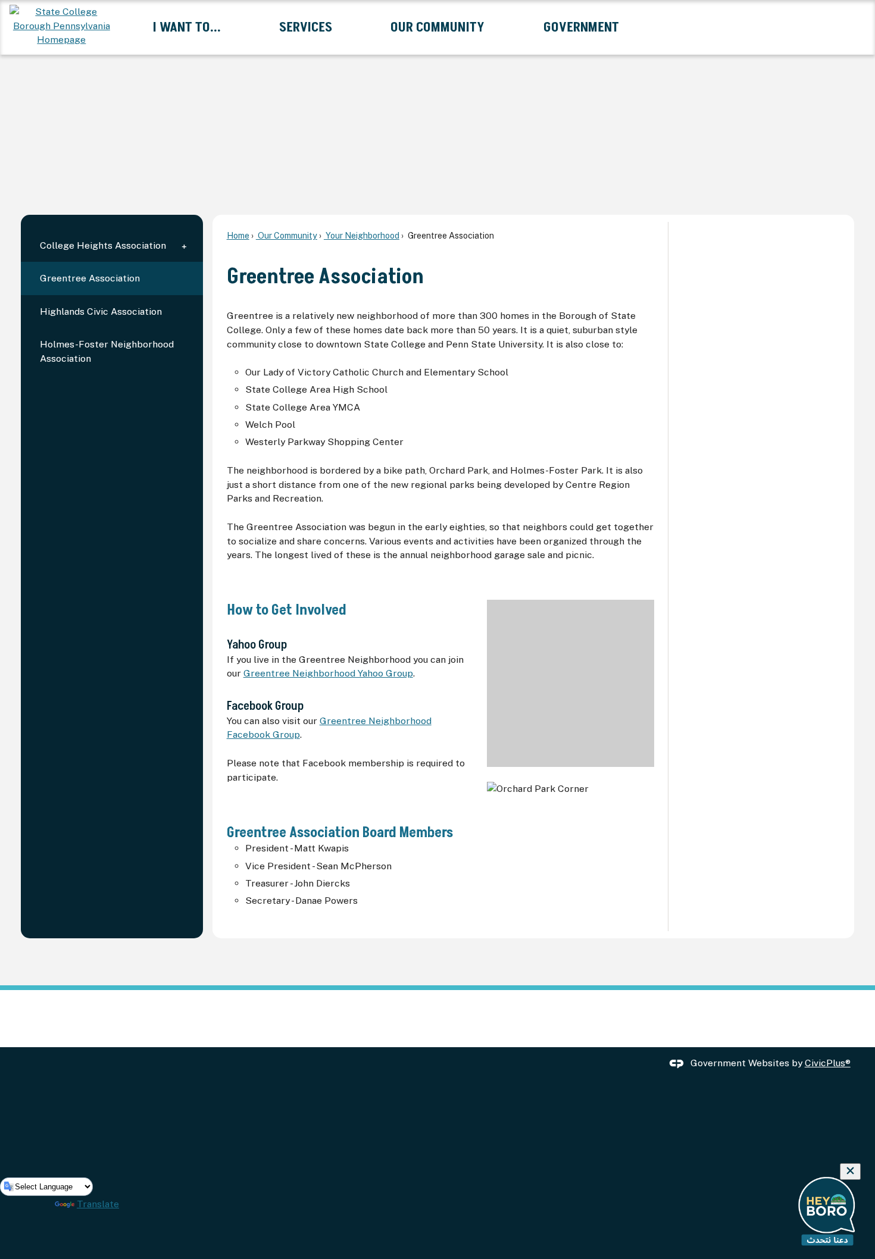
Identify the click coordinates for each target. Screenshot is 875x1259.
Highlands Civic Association (101, 311)
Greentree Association (90, 278)
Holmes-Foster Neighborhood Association (107, 351)
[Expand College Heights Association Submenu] (184, 245)
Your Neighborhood (361, 235)
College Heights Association (103, 245)
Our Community (286, 235)
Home (238, 235)
